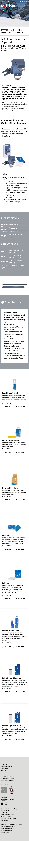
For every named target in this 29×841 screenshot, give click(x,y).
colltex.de (12, 826)
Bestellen (21, 406)
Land (20, 1)
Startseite (5, 30)
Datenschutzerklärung (7, 799)
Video (9, 406)
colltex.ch (19, 824)
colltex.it (8, 832)
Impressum (4, 797)
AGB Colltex (4, 801)
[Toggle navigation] (25, 5)
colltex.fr (10, 830)
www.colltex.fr (10, 780)
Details (8, 549)
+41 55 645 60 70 (11, 776)
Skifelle (16, 30)
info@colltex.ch (9, 778)
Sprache (25, 1)
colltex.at (11, 828)
